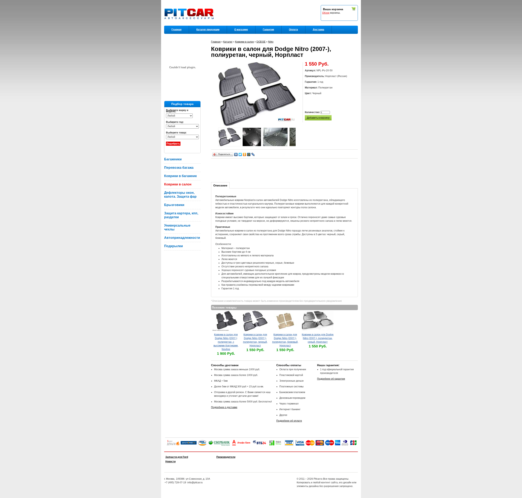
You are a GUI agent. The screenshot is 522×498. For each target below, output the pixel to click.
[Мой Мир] (249, 154)
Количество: (313, 112)
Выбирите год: (175, 122)
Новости (170, 461)
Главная (176, 29)
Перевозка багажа (179, 167)
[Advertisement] (285, 170)
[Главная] (190, 24)
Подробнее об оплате (289, 420)
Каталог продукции (207, 29)
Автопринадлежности (182, 237)
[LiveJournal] (253, 154)
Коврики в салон (177, 184)
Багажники (173, 159)
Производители (225, 457)
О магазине (241, 29)
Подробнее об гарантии (331, 378)
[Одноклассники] (244, 154)
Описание (220, 185)
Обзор (326, 12)
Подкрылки (173, 246)
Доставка (318, 29)
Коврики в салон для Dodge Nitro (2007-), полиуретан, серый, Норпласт (318, 338)
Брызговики (174, 205)
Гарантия (268, 29)
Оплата (293, 29)
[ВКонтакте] (236, 154)
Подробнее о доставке (224, 407)
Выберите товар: (176, 132)
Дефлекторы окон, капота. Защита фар (180, 194)
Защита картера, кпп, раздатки (181, 215)
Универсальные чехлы (177, 227)
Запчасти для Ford (176, 457)
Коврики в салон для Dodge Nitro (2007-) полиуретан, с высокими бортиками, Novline (225, 342)
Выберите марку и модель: (177, 111)
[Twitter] (240, 154)
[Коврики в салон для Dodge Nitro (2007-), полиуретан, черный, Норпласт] (229, 137)
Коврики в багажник (180, 176)
